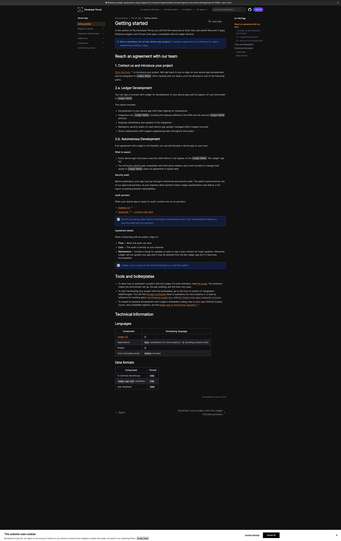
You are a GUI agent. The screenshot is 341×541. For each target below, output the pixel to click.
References (83, 38)
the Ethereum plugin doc (160, 297)
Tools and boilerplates (243, 44)
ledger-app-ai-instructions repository (178, 305)
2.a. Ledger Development (247, 37)
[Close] (337, 535)
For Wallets (187, 9)
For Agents (201, 9)
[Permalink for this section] (179, 56)
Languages (241, 52)
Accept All (271, 535)
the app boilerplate (156, 294)
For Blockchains (171, 9)
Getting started (84, 24)
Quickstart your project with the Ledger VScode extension (200, 412)
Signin (121, 412)
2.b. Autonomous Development (249, 41)
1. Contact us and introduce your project (248, 31)
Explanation (83, 43)
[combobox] (229, 9)
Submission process (86, 48)
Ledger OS (122, 336)
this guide (202, 283)
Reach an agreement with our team (247, 25)
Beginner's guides (85, 29)
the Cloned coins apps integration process (199, 297)
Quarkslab (123, 212)
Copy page (217, 21)
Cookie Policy (142, 538)
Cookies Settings (252, 535)
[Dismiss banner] (338, 3)
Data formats (241, 55)
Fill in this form (122, 72)
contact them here (144, 212)
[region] (170, 535)
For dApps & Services (150, 9)
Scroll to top (238, 63)
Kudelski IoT (124, 207)
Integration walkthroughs (89, 33)
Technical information (243, 48)
